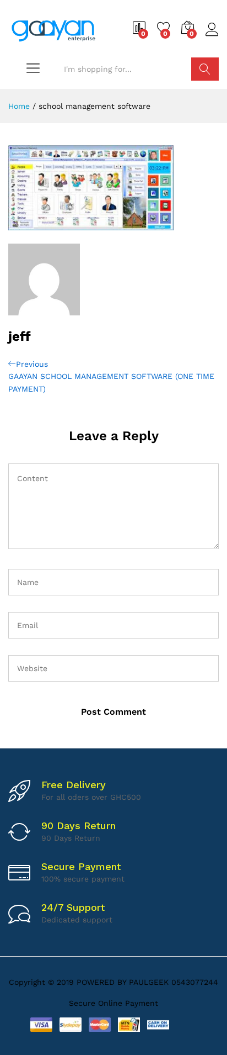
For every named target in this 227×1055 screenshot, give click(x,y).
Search (205, 69)
